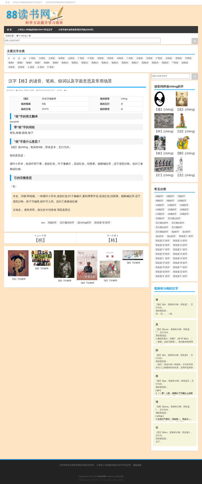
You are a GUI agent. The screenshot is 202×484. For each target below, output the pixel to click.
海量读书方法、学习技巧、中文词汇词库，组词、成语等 (101, 480)
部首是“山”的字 (180, 245)
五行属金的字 (162, 232)
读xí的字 (186, 232)
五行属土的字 (174, 218)
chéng (23, 35)
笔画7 (37, 62)
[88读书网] (34, 7)
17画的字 (160, 214)
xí (14, 58)
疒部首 (159, 58)
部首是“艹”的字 (180, 267)
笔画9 (55, 62)
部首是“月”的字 (163, 254)
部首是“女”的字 (163, 245)
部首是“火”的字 (180, 258)
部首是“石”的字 (180, 263)
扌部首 (91, 58)
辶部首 (31, 67)
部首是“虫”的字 (163, 272)
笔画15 (115, 62)
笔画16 (125, 62)
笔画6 (28, 62)
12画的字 (172, 205)
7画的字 (181, 196)
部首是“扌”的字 (180, 249)
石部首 (179, 58)
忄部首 (81, 58)
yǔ (24, 58)
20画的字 (160, 218)
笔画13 (95, 62)
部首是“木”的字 (102, 222)
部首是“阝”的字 (180, 276)
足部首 (21, 67)
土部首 (52, 58)
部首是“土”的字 (180, 240)
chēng (11, 90)
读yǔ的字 (171, 236)
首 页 (7, 2)
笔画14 (105, 62)
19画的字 (184, 214)
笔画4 (11, 62)
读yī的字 (160, 236)
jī (8, 58)
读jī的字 (175, 232)
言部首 (11, 67)
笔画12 (84, 62)
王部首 (149, 58)
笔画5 (20, 62)
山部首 (71, 58)
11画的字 (160, 205)
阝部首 (50, 67)
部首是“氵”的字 (163, 258)
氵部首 (130, 58)
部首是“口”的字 (163, 240)
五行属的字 (177, 227)
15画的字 (172, 209)
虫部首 (185, 62)
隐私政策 (137, 465)
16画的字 (184, 209)
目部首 (169, 58)
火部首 (139, 58)
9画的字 (52, 222)
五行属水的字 (178, 223)
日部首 (100, 58)
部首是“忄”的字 (163, 249)
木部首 (120, 58)
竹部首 (188, 58)
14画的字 (160, 209)
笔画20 (165, 62)
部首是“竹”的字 (163, 267)
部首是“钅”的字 (163, 276)
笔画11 (75, 62)
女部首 (61, 58)
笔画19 (155, 62)
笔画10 (65, 62)
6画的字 (170, 196)
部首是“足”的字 (180, 272)
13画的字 (184, 205)
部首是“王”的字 (163, 263)
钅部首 (41, 67)
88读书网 (119, 476)
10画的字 (182, 200)
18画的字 (172, 214)
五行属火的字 (162, 227)
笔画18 (145, 62)
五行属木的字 (67, 222)
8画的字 (159, 200)
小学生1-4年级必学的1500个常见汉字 (27, 2)
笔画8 (46, 62)
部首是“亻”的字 (186, 236)
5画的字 (159, 196)
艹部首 (175, 62)
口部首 (42, 58)
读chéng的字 (84, 222)
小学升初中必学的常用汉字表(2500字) (60, 2)
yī (19, 58)
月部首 (110, 58)
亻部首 (32, 58)
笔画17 (135, 62)
